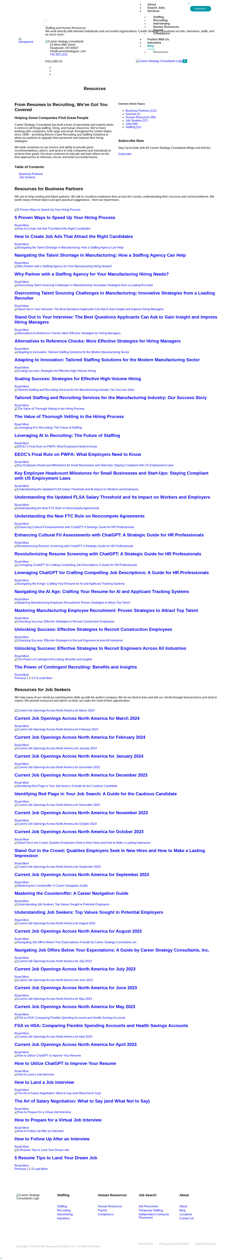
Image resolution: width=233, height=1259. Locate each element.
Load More (45, 678)
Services (153, 11)
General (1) (133, 114)
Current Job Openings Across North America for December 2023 (81, 775)
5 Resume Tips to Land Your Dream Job (56, 1157)
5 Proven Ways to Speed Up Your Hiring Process (65, 217)
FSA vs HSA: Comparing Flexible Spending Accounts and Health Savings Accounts (101, 1025)
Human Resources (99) (141, 117)
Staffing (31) (133, 127)
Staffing (158, 17)
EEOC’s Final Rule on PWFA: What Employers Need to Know (78, 454)
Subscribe (124, 154)
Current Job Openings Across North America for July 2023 (75, 968)
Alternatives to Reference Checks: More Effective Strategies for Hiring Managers (98, 341)
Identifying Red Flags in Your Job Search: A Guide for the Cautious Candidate (96, 793)
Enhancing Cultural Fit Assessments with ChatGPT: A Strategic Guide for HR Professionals (109, 534)
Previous (20, 678)
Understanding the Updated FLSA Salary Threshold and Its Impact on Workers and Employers (112, 497)
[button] (46, 23)
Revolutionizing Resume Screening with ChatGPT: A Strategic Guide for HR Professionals (108, 553)
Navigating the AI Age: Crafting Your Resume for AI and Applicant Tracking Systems (102, 591)
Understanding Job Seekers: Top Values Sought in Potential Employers (89, 912)
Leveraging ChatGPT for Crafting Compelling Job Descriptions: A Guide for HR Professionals (112, 572)
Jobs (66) (132, 123)
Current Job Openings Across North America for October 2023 (79, 831)
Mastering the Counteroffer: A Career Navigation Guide (71, 893)
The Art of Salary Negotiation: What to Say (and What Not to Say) (82, 1101)
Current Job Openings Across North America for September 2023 (82, 874)
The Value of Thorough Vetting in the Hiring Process (69, 416)
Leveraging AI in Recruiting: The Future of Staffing (67, 435)
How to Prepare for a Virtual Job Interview (58, 1119)
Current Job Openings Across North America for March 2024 (77, 718)
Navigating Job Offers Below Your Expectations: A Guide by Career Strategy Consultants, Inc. (112, 950)
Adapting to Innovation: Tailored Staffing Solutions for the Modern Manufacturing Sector (107, 359)
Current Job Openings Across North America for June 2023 (76, 987)
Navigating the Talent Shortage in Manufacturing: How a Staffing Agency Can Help (100, 255)
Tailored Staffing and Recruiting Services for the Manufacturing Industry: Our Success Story (111, 397)
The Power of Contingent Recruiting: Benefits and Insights (76, 667)
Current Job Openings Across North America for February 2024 (80, 737)
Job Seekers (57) (137, 120)
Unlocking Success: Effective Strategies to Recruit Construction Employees (93, 629)
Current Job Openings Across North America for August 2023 (78, 931)
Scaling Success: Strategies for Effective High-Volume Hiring (78, 378)
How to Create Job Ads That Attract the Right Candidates (74, 236)
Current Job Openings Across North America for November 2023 (81, 812)
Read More (22, 225)
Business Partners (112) (141, 110)
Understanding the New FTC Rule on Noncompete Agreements (80, 516)
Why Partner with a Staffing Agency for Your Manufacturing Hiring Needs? (92, 274)
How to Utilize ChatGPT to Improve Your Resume (65, 1063)
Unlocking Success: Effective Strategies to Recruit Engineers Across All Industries (100, 648)
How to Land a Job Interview (44, 1082)
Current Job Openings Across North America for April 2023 (76, 1044)
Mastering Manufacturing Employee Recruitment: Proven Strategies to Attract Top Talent (106, 610)
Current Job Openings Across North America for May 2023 (75, 1006)
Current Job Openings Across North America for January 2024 (79, 756)
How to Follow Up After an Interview (52, 1138)
